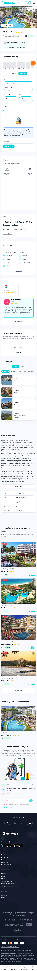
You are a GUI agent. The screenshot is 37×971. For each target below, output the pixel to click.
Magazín (3, 878)
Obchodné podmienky (6, 881)
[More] (29, 9)
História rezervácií (5, 900)
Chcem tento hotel (9, 146)
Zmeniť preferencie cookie (10, 947)
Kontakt (3, 876)
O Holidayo (4, 873)
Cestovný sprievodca (6, 864)
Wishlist (3, 897)
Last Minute (4, 854)
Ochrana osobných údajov (7, 883)
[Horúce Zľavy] (33, 63)
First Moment (4, 857)
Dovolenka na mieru (6, 862)
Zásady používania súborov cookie (9, 886)
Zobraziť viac (7, 234)
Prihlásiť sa (4, 895)
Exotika (3, 859)
